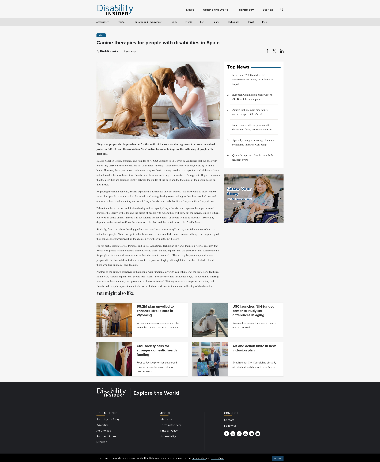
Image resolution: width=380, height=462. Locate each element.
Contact (229, 419)
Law (202, 22)
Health (173, 22)
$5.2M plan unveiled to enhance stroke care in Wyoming (155, 310)
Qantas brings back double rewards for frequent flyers (253, 157)
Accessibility (102, 22)
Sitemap (101, 441)
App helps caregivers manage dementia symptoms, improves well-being (253, 142)
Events (188, 22)
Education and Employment (148, 22)
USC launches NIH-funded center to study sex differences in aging (253, 310)
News (190, 9)
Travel (251, 22)
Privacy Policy (169, 430)
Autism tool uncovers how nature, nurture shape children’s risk (250, 112)
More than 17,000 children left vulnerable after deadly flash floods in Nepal (252, 79)
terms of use (217, 458)
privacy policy (199, 458)
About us (166, 419)
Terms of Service (171, 425)
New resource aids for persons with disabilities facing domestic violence (251, 127)
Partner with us (106, 436)
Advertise (102, 425)
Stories (268, 9)
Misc (264, 22)
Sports (216, 22)
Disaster (121, 22)
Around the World (215, 9)
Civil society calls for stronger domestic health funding (157, 350)
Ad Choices (103, 430)
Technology (233, 22)
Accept (278, 458)
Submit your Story (107, 419)
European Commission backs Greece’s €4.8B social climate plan (253, 97)
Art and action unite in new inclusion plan (254, 348)
